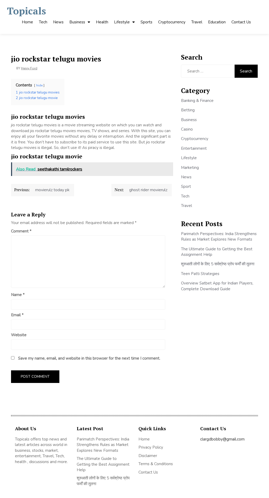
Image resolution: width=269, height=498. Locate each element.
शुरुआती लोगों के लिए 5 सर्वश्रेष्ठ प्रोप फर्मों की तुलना (217, 264)
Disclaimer (147, 455)
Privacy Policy (150, 447)
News (58, 22)
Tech (43, 22)
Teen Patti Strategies (200, 273)
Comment (21, 231)
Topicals (26, 10)
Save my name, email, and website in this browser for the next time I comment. (89, 358)
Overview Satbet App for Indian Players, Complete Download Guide (217, 286)
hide (39, 85)
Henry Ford (29, 68)
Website (19, 335)
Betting (188, 110)
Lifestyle (122, 22)
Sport (186, 186)
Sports (146, 22)
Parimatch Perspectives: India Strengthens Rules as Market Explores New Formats (219, 236)
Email (17, 315)
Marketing (190, 167)
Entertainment (194, 148)
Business (77, 22)
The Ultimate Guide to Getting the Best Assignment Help (103, 464)
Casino (187, 129)
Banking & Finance (197, 100)
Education (217, 22)
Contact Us (241, 22)
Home (27, 22)
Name (18, 294)
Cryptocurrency (171, 22)
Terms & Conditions (155, 463)
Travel (196, 22)
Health (102, 22)
